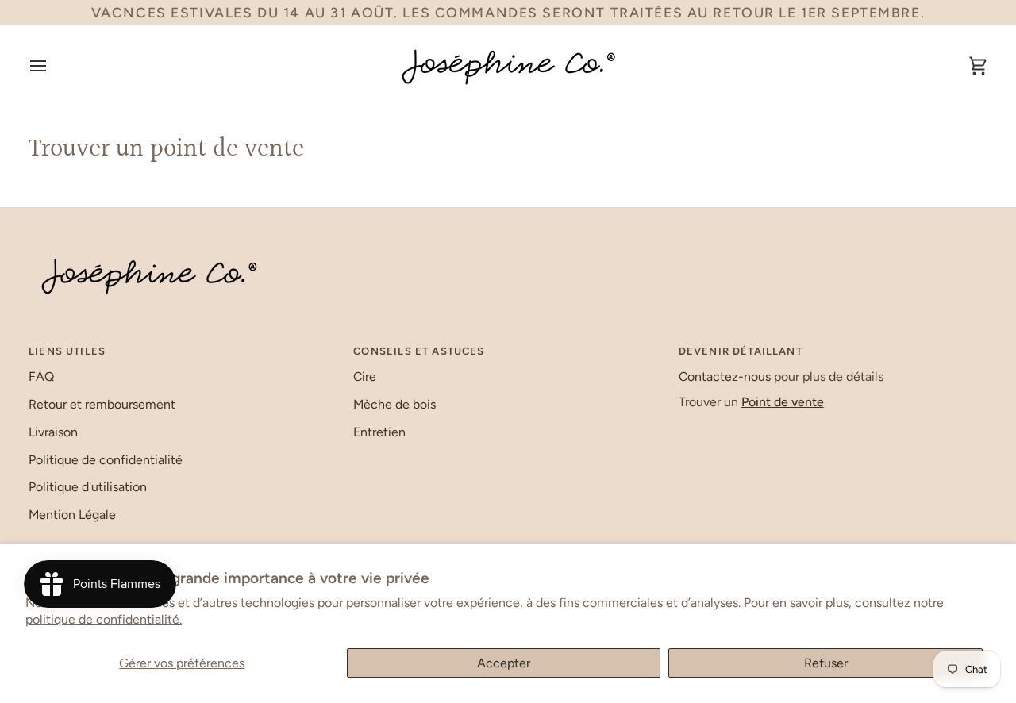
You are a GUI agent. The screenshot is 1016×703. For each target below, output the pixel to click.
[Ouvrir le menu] (52, 65)
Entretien (379, 432)
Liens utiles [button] (67, 351)
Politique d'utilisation (88, 486)
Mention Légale (72, 514)
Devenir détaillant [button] (740, 351)
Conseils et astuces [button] (418, 351)
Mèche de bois (394, 404)
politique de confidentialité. (103, 619)
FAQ (41, 376)
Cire (364, 376)
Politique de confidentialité (106, 459)
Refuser (826, 662)
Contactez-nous (726, 376)
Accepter (503, 662)
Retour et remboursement (102, 404)
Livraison (53, 432)
